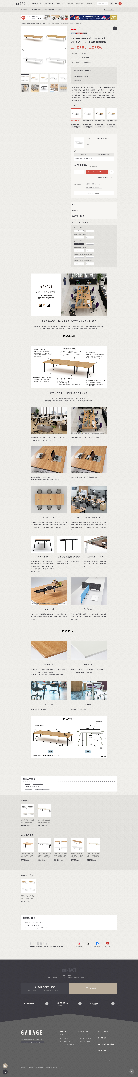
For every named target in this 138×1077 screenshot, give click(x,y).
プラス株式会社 (29, 1039)
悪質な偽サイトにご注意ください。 (32, 1042)
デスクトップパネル (76, 614)
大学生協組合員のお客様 (106, 1044)
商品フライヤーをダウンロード (81, 70)
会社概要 (23, 1067)
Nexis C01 (79, 438)
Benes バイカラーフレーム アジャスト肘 (49, 438)
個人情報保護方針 (39, 1067)
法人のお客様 (102, 1038)
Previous (23, 49)
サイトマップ (63, 1067)
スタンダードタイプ (79, 230)
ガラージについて (80, 3)
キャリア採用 (102, 1051)
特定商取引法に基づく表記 (52, 1067)
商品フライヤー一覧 (85, 1041)
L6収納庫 (96, 438)
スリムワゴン (88, 438)
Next (65, 49)
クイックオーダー (84, 1035)
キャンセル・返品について (67, 1045)
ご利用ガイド (89, 3)
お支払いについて (65, 1038)
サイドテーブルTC (51, 440)
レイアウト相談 (103, 1031)
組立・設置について (65, 1041)
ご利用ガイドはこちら (93, 193)
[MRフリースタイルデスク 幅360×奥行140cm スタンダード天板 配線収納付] (44, 49)
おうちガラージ (104, 154)
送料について (63, 1035)
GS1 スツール (40, 440)
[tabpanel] (44, 49)
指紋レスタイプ (90, 230)
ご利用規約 (30, 1067)
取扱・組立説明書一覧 (85, 1038)
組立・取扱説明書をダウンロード (82, 76)
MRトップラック (36, 614)
